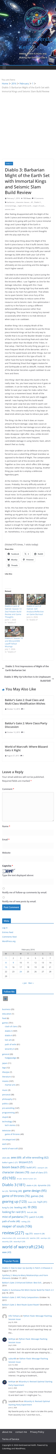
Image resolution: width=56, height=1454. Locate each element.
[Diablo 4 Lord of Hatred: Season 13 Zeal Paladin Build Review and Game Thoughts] (14, 599)
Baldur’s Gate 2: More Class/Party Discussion (26, 725)
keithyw (11, 1339)
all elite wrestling (36, 1157)
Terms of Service (10, 1439)
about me (7, 1431)
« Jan (24, 983)
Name (6, 826)
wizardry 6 (9, 1049)
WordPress (20, 1448)
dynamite (44, 1185)
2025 (6, 1158)
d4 (19, 1179)
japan (4, 1063)
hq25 (42, 1201)
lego (4, 1067)
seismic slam (10, 209)
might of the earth (24, 206)
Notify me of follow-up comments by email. (24, 892)
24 (21, 971)
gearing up (14, 1201)
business (6, 1009)
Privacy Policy (37, 1431)
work (4, 1144)
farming (15, 1190)
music (5, 1090)
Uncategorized (8, 1139)
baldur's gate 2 (10, 1162)
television (6, 1130)
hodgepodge (10, 1058)
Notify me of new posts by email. (19, 901)
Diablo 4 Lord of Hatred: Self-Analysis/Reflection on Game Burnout (35, 610)
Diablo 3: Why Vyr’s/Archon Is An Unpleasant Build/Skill (27, 678)
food (4, 1018)
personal (6, 1094)
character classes (22, 202)
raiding (25, 1221)
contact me (21, 1431)
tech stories (10, 1125)
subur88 (12, 1358)
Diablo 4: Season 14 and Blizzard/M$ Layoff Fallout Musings (14, 642)
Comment (8, 789)
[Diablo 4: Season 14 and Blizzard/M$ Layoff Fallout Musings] (14, 631)
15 (6, 967)
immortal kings (10, 206)
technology (7, 1121)
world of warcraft (10, 1148)
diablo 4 (8, 1035)
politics (5, 1103)
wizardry (7, 1241)
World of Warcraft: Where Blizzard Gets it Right (26, 748)
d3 (32, 202)
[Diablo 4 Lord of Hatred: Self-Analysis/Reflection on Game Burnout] (36, 599)
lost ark (8, 1040)
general (5, 1054)
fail (5, 1191)
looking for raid (14, 1212)
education (6, 1013)
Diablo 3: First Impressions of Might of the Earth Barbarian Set (27, 668)
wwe (6, 1252)
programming (8, 1112)
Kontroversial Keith (27, 1445)
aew (16, 1157)
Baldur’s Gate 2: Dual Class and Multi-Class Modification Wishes (25, 701)
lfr (32, 1207)
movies (5, 1081)
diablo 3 (9, 164)
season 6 (39, 1233)
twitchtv (34, 1238)
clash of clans (11, 1026)
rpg (29, 1233)
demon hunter (29, 1179)
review (13, 1232)
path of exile (10, 1044)
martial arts (10, 1084)
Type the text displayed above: (18, 875)
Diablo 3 (37, 202)
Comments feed (9, 936)
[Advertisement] (28, 123)
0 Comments (39, 198)
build (31, 1167)
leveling (20, 1207)
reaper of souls (38, 206)
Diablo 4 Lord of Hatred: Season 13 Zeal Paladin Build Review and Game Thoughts (13, 611)
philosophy (7, 1099)
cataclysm (42, 1168)
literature (6, 1076)
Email (6, 839)
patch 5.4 (36, 1216)
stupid (5, 1117)
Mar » (31, 983)
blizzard (25, 1162)
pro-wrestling (8, 1108)
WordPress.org (8, 941)
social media (23, 1238)
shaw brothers (9, 1238)
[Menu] (4, 68)
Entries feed (7, 932)
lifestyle (5, 1072)
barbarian (11, 202)
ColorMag (6, 1448)
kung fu (7, 1207)
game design (34, 1191)
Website (6, 852)
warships (45, 1238)
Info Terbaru (14, 1316)
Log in (5, 927)
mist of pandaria (15, 1217)
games (5, 1022)
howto (32, 1202)
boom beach (13, 1167)
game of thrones (12, 1134)
